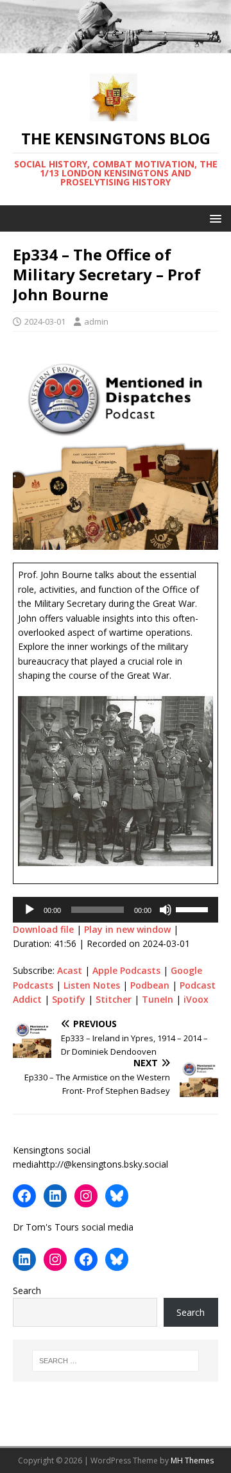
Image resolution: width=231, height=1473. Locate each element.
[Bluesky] (116, 1195)
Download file (43, 929)
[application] (115, 910)
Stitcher (114, 999)
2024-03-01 (44, 321)
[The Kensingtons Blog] (115, 46)
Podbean (149, 985)
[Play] (29, 909)
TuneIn (157, 999)
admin (96, 321)
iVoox (196, 999)
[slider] (194, 908)
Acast (69, 970)
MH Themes (192, 1460)
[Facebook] (24, 1195)
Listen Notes (92, 985)
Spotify (68, 999)
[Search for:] (115, 1361)
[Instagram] (86, 1195)
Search (27, 1290)
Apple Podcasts (126, 970)
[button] (213, 218)
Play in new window (127, 929)
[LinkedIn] (55, 1195)
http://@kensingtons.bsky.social (103, 1164)
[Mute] (165, 909)
